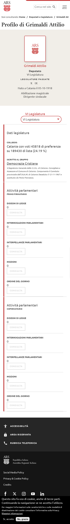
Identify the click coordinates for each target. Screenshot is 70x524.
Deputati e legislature (41, 16)
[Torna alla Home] (7, 6)
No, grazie (22, 519)
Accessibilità (19, 426)
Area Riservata (20, 434)
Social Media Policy (13, 472)
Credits (7, 484)
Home (22, 16)
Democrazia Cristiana (22, 163)
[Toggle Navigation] (64, 7)
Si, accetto (8, 519)
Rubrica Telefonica (23, 442)
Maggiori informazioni (12, 513)
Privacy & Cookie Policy (15, 478)
